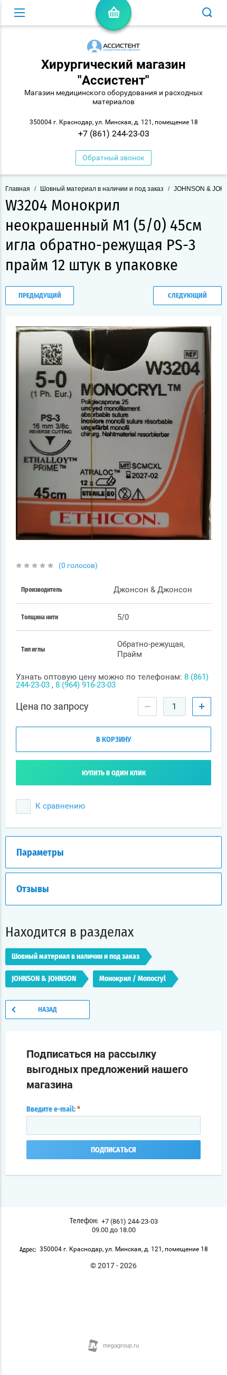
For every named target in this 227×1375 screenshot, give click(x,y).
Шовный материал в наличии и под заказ (102, 188)
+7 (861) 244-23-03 (113, 134)
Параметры (40, 853)
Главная (17, 188)
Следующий (187, 295)
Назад (47, 1009)
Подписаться (113, 1150)
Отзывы (32, 889)
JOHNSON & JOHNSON (44, 979)
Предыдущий (39, 295)
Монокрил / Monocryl (132, 979)
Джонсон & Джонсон (153, 589)
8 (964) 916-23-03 (85, 685)
